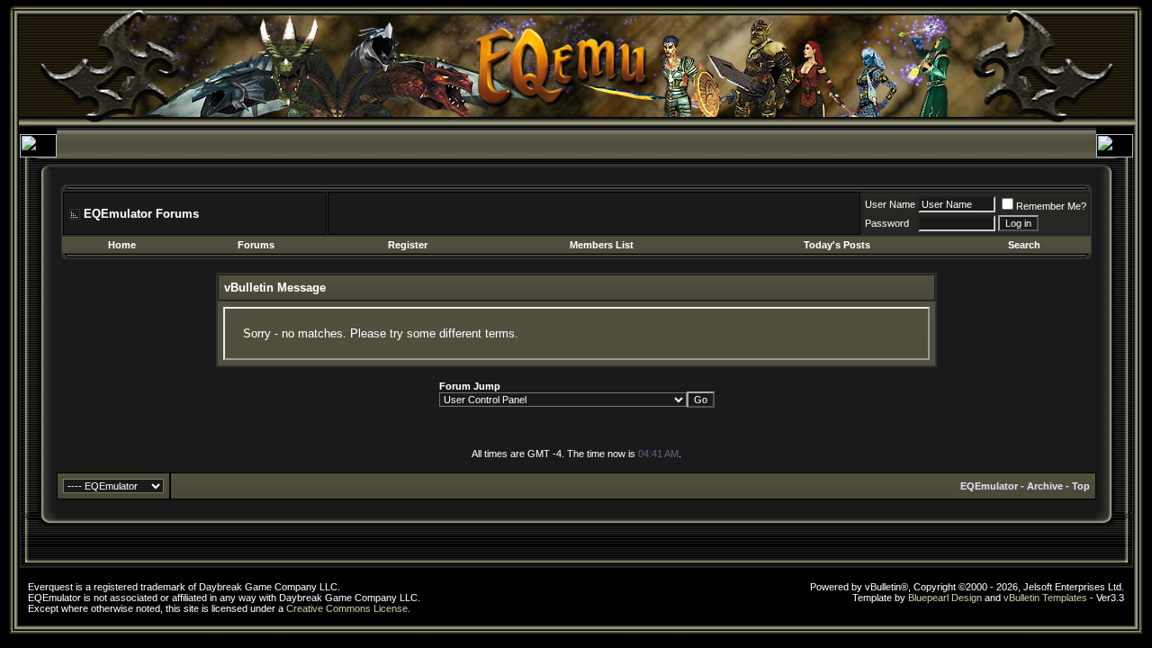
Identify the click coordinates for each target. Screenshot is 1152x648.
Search (1024, 244)
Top (1081, 486)
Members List (602, 244)
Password (887, 223)
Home (122, 244)
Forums (256, 244)
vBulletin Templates (1045, 597)
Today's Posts (837, 244)
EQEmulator (989, 486)
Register (408, 244)
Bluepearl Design (945, 597)
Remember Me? (1051, 206)
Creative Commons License (347, 608)
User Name (890, 204)
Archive (1045, 486)
